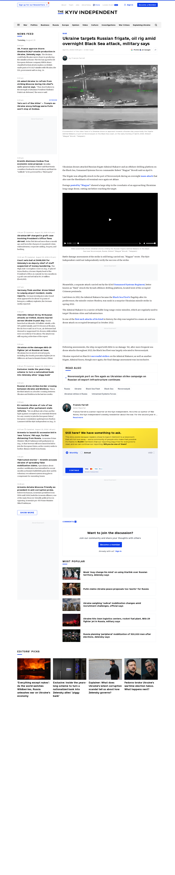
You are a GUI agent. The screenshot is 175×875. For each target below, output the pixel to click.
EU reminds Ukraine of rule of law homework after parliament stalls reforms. (34, 408)
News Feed (25, 34)
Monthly (74, 453)
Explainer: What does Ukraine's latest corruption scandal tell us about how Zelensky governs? (105, 687)
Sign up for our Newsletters (33, 5)
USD (150, 453)
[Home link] (87, 12)
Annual (87, 453)
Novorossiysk (124, 389)
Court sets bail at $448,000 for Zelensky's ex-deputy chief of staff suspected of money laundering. (35, 263)
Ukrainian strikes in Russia (75, 394)
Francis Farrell (78, 58)
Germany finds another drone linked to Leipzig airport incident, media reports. (36, 293)
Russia (56, 25)
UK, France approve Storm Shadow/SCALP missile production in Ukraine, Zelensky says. (36, 51)
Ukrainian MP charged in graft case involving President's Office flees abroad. (35, 238)
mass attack (147, 176)
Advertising (86, 5)
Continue (74, 470)
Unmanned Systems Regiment (129, 284)
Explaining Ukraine (141, 25)
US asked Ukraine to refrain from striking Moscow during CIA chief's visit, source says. (35, 84)
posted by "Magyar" (80, 185)
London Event (108, 5)
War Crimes (124, 25)
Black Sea (108, 389)
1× (140, 243)
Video (85, 25)
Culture (94, 25)
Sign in (118, 551)
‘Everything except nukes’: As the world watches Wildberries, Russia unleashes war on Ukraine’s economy (33, 689)
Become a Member (147, 5)
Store (97, 5)
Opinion (75, 25)
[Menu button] (18, 25)
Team (71, 5)
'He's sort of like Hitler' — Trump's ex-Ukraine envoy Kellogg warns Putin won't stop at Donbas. (36, 106)
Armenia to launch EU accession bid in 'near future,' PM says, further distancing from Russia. (36, 435)
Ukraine (78, 389)
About (63, 5)
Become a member (110, 544)
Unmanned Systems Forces (104, 394)
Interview (53, 100)
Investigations (108, 25)
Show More (27, 512)
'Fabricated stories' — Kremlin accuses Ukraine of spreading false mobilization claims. (37, 463)
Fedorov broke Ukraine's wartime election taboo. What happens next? (139, 686)
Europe (65, 25)
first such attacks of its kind (89, 319)
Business (45, 25)
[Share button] (155, 49)
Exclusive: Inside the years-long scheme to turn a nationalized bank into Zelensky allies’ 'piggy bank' (35, 372)
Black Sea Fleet (93, 389)
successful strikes (100, 356)
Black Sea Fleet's (121, 297)
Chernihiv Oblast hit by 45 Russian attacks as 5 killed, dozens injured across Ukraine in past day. (34, 318)
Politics (34, 25)
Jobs (77, 5)
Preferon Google (142, 50)
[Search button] (156, 25)
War (25, 25)
